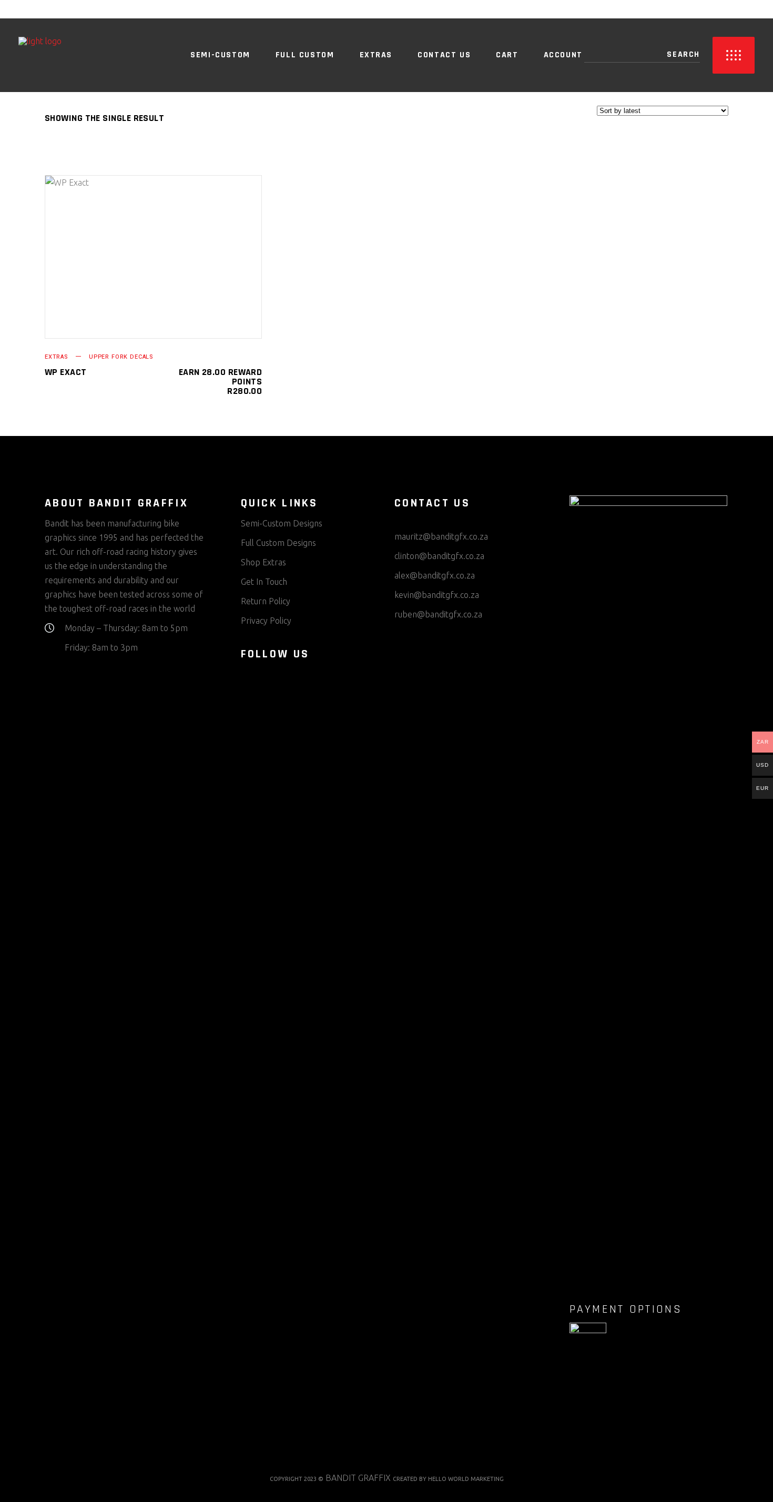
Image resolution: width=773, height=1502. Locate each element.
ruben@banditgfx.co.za (438, 614)
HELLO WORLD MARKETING (466, 1479)
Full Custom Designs (278, 542)
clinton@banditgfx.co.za (439, 556)
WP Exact (66, 372)
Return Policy (265, 601)
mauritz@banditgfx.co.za (441, 536)
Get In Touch (264, 581)
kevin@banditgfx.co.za (436, 595)
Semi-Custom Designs (281, 523)
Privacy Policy (266, 620)
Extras (56, 356)
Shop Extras (263, 562)
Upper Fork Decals (121, 356)
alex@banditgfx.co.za (434, 575)
